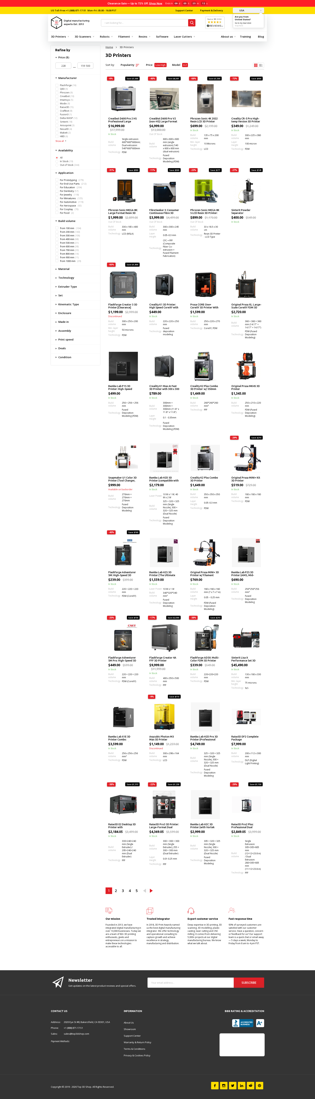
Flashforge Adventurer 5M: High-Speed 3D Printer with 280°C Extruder (122, 574)
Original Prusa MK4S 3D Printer (245, 387)
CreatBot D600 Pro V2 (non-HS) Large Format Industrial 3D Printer (163, 120)
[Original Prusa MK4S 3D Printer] (246, 366)
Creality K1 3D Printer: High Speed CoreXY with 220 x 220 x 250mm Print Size (163, 306)
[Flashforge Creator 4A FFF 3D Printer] (164, 638)
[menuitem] (59, 36)
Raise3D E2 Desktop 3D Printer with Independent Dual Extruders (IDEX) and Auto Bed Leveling (122, 826)
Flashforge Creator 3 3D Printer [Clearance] (122, 306)
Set (60, 295)
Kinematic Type (68, 304)
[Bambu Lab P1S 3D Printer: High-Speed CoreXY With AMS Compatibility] (123, 366)
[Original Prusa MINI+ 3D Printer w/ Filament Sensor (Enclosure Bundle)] (205, 552)
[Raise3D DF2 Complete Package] (246, 717)
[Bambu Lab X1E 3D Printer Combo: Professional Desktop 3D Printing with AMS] (123, 717)
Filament (124, 36)
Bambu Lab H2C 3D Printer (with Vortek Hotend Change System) (204, 826)
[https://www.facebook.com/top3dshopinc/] (215, 1085)
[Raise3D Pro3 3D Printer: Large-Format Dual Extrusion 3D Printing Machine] (164, 804)
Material (63, 269)
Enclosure (64, 313)
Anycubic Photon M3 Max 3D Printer (161, 738)
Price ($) (63, 57)
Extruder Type (67, 286)
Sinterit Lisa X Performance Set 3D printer (243, 659)
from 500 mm (67, 243)
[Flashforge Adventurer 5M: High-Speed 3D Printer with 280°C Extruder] (123, 552)
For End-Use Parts (70, 183)
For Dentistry (67, 191)
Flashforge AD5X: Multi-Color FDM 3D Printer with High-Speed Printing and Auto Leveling (204, 659)
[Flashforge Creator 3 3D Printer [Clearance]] (123, 284)
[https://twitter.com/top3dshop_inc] (232, 1085)
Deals (62, 348)
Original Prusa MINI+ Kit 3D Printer (245, 479)
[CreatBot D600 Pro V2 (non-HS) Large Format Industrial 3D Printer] (164, 98)
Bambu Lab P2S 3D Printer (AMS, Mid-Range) (242, 574)
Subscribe (249, 983)
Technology (66, 277)
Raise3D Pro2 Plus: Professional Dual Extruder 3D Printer (243, 826)
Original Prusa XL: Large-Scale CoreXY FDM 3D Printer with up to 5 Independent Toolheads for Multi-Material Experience (246, 306)
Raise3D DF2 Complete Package (244, 738)
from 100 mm (67, 228)
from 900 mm (67, 257)
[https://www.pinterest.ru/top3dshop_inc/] (259, 1085)
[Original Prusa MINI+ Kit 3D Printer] (246, 458)
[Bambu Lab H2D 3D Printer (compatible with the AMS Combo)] (164, 458)
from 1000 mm (67, 261)
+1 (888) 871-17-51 (75, 10)
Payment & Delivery (211, 10)
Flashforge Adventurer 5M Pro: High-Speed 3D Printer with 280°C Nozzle (122, 659)
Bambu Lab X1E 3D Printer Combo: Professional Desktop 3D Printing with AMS (123, 738)
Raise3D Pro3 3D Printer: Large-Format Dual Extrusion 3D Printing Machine (164, 826)
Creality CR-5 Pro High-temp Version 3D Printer (245, 120)
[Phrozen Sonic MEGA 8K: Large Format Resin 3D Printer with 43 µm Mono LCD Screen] (123, 190)
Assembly (64, 330)
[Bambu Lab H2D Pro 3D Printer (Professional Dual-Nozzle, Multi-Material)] (205, 717)
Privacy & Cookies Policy (137, 1055)
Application (65, 173)
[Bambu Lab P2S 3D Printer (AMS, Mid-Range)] (246, 552)
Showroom (130, 1029)
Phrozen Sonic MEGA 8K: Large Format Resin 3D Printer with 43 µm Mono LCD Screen (123, 212)
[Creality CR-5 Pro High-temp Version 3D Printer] (246, 98)
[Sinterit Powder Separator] (246, 190)
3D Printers (58, 36)
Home (109, 47)
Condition (64, 357)
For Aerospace (68, 205)
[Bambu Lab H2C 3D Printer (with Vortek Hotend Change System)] (205, 804)
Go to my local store (243, 23)
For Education (67, 187)
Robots (105, 36)
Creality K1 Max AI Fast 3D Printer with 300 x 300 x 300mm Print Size (164, 388)
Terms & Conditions (134, 1048)
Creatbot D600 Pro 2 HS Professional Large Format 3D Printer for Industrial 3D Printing (122, 120)
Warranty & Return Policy (137, 1042)
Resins (143, 36)
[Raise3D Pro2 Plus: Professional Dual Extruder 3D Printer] (246, 804)
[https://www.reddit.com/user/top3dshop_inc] (250, 1085)
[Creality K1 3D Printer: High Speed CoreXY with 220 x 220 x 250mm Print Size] (164, 284)
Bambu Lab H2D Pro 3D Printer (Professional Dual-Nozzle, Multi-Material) (204, 738)
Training (245, 36)
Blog (261, 36)
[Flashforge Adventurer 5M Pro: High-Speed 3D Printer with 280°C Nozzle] (123, 638)
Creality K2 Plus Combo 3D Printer (204, 479)
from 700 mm (67, 250)
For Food (64, 212)
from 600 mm (67, 246)
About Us (129, 1022)
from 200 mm (67, 232)
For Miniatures (68, 198)
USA (241, 10)
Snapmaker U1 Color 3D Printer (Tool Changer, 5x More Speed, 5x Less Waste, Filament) (122, 479)
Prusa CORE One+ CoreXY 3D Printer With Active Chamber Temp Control (204, 306)
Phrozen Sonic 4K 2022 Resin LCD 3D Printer (204, 120)
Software (162, 36)
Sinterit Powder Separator (240, 211)
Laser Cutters (183, 36)
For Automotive (68, 202)
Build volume (66, 221)
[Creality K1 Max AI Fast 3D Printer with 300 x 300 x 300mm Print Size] (164, 366)
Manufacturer (67, 78)
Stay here (239, 25)
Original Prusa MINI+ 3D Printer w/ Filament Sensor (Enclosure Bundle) (204, 574)
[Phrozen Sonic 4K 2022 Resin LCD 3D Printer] (205, 98)
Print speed (65, 339)
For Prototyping (68, 180)
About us (227, 36)
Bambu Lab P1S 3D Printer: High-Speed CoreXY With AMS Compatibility (120, 388)
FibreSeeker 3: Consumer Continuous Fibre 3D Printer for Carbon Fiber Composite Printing (164, 212)
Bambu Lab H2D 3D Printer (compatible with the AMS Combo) (164, 479)
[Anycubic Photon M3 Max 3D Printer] (164, 717)
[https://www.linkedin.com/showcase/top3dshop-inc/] (241, 1085)
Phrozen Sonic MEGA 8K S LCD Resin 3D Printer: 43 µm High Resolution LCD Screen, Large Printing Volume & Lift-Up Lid (204, 212)
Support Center (184, 10)
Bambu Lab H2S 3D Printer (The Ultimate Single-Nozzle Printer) (162, 574)
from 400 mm (67, 239)
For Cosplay (66, 209)
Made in (63, 322)
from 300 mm (67, 235)
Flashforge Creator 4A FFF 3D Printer (162, 659)
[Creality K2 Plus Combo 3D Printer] (205, 458)
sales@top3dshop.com (76, 1033)
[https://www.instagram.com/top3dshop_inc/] (224, 1085)
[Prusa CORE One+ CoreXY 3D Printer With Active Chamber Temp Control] (205, 284)
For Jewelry (66, 194)
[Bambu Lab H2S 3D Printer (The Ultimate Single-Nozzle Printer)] (164, 552)
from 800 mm (67, 254)
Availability (65, 150)
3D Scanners (83, 36)
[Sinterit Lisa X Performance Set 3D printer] (246, 638)
